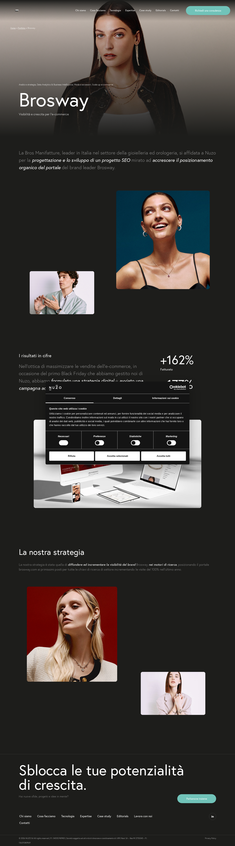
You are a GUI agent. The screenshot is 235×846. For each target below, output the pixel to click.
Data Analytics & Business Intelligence (55, 84)
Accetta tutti (163, 456)
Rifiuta (71, 456)
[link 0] (172, 387)
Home (13, 28)
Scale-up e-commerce (102, 84)
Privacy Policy (210, 838)
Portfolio (21, 28)
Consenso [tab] (69, 398)
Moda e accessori (82, 84)
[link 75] (212, 816)
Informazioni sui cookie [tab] (165, 398)
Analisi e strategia (27, 84)
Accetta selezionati (117, 456)
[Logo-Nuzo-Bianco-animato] (16, 10)
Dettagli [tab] (117, 398)
